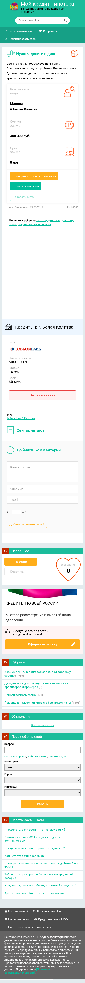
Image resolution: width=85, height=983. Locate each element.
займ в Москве (37, 756)
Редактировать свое (22, 38)
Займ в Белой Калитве (21, 418)
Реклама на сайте (49, 911)
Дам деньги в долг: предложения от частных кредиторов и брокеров (36, 685)
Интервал (10, 786)
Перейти (21, 561)
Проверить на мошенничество (34, 176)
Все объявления (42, 725)
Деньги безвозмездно (20, 694)
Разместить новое (21, 31)
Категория (11, 761)
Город (8, 774)
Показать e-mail (23, 196)
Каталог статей (18, 911)
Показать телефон (25, 186)
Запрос (9, 744)
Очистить (17, 571)
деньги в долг (58, 756)
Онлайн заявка (42, 395)
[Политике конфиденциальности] (27, 971)
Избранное (50, 31)
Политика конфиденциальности (30, 927)
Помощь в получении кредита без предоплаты (37, 702)
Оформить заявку (42, 644)
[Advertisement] (42, 272)
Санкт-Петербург (15, 756)
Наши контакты (18, 919)
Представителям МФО (53, 919)
